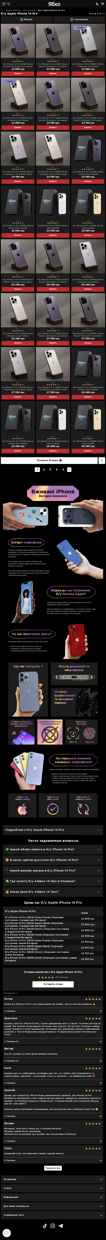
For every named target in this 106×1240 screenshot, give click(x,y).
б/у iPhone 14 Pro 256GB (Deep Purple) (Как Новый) (88, 389)
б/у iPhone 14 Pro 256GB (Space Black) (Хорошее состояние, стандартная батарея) (53, 281)
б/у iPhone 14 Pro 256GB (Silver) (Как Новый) (53, 442)
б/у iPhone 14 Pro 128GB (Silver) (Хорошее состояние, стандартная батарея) (88, 65)
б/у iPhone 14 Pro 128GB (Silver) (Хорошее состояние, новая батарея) (18, 173)
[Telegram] (60, 1226)
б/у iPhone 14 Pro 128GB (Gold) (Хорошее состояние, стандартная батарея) (18, 119)
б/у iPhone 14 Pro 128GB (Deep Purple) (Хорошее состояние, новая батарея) (53, 119)
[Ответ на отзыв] (101, 1011)
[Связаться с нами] (97, 3)
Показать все (53, 1168)
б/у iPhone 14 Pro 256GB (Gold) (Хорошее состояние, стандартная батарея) (18, 335)
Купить (18, 73)
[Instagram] (53, 1226)
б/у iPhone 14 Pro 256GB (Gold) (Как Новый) (88, 442)
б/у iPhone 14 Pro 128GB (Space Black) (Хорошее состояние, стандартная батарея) (53, 65)
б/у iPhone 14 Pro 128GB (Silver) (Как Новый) (53, 227)
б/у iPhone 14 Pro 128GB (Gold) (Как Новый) (88, 227)
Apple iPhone (13, 10)
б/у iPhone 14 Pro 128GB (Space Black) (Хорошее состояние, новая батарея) (88, 119)
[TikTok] (45, 1226)
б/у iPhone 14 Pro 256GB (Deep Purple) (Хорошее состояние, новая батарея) (53, 335)
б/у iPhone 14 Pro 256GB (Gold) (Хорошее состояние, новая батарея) (53, 389)
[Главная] (2, 10)
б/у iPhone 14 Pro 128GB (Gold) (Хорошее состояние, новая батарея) (53, 173)
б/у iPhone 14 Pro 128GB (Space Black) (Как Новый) (18, 227)
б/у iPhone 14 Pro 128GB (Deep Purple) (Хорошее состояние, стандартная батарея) (18, 65)
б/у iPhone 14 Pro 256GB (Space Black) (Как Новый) (18, 442)
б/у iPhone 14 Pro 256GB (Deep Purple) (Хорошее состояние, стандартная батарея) (18, 281)
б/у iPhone (29, 10)
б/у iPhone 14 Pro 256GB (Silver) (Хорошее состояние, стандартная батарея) (88, 281)
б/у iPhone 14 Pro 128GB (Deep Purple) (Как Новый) (88, 173)
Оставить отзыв (53, 984)
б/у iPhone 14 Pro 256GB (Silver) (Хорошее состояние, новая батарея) (18, 389)
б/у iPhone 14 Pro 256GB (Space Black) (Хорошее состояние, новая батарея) (88, 335)
